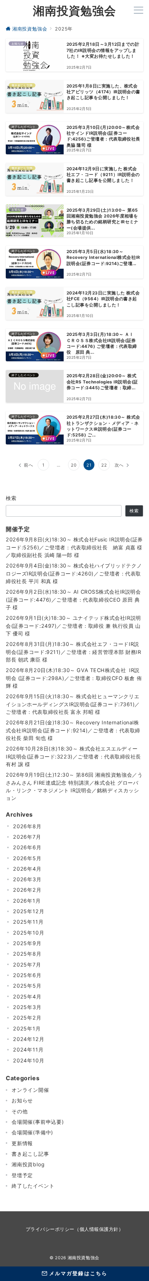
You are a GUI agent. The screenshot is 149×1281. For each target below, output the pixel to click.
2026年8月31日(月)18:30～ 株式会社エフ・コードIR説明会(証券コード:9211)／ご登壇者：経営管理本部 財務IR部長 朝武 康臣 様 (73, 652)
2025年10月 (28, 933)
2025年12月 (28, 911)
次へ (119, 465)
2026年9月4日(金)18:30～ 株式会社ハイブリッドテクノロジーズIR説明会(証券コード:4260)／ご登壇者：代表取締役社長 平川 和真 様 (74, 573)
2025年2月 (27, 1017)
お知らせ (22, 1100)
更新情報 (22, 1143)
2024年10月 (28, 1060)
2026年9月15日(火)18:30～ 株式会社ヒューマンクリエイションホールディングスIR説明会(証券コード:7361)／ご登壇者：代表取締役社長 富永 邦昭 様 (73, 704)
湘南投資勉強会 (74, 11)
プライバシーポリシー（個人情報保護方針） (74, 1229)
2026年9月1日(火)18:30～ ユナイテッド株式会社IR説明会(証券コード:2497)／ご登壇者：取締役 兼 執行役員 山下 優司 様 (73, 626)
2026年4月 (27, 869)
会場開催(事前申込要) (38, 1122)
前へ (28, 465)
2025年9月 (27, 943)
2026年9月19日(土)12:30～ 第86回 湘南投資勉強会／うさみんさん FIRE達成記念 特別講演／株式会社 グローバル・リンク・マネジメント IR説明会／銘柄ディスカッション (74, 786)
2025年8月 (27, 954)
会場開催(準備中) (32, 1132)
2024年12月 (28, 1039)
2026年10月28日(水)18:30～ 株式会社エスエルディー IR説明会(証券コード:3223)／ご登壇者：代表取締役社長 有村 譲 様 (73, 756)
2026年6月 (27, 847)
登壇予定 (22, 1175)
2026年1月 (27, 901)
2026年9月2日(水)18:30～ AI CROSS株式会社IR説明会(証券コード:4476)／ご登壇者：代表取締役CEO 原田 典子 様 (73, 599)
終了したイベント (33, 1186)
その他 (19, 1111)
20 (74, 465)
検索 (11, 498)
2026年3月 (27, 879)
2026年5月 (27, 858)
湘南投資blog (28, 1164)
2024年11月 (28, 1049)
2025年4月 (27, 996)
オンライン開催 (30, 1090)
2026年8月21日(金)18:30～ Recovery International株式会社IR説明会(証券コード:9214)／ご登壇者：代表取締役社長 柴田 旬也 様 (73, 730)
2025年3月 (27, 1007)
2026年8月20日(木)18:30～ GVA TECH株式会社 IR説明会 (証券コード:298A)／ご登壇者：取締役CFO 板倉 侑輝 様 (74, 678)
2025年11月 (28, 922)
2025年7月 (27, 964)
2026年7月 (27, 837)
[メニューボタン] (138, 11)
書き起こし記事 (30, 1154)
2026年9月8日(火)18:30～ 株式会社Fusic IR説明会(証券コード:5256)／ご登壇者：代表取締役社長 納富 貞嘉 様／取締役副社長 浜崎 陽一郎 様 (74, 547)
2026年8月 (27, 826)
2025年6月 (27, 975)
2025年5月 (27, 986)
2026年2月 (27, 890)
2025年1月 (27, 1028)
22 (104, 465)
